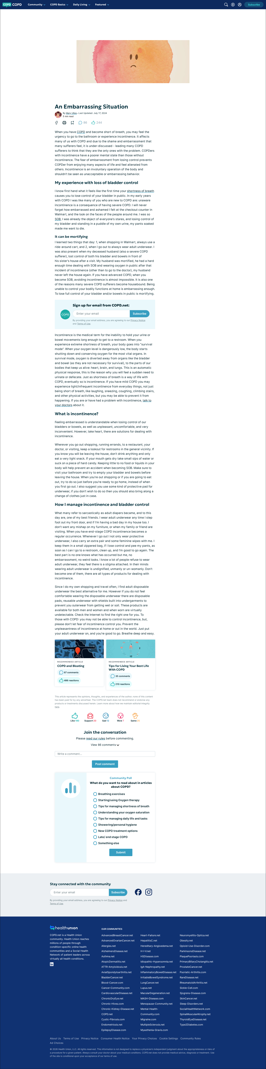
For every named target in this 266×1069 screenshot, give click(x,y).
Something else (108, 843)
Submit (121, 852)
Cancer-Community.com (115, 987)
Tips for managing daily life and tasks (122, 818)
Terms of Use (83, 323)
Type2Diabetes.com (191, 1024)
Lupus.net (146, 987)
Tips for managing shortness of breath (123, 806)
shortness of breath (140, 191)
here (57, 706)
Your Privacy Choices (144, 1038)
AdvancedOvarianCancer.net (118, 940)
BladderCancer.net (112, 977)
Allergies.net (108, 945)
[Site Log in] (239, 4)
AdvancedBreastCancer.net (117, 935)
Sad (104, 717)
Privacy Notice (138, 320)
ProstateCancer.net (191, 966)
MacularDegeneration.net (155, 993)
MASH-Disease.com (152, 998)
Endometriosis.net (111, 1024)
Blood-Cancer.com (112, 982)
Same (134, 717)
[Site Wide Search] (226, 4)
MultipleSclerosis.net (153, 1024)
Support (89, 717)
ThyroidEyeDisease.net (193, 1019)
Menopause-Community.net (157, 1003)
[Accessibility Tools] (233, 4)
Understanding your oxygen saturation (123, 812)
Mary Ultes (71, 113)
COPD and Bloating (70, 666)
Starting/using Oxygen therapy (118, 800)
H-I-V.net (146, 951)
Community (35, 4)
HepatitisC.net (149, 940)
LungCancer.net (150, 982)
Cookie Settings (168, 1038)
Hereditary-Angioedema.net (157, 945)
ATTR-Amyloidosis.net (114, 966)
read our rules (95, 738)
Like (74, 717)
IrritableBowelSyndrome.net (157, 977)
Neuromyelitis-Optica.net (194, 935)
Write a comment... (69, 753)
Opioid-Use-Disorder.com (195, 945)
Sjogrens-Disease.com (193, 993)
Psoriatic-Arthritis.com (193, 972)
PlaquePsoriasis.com (192, 956)
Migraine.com (148, 1019)
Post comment (105, 764)
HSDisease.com (150, 956)
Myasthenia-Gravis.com (154, 1029)
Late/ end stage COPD (113, 837)
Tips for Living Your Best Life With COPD (129, 667)
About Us (55, 1038)
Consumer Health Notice (115, 1038)
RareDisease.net (189, 977)
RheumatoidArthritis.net (193, 982)
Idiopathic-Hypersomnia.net (157, 961)
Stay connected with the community (80, 884)
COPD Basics (57, 4)
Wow (119, 717)
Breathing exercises (111, 794)
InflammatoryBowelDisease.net (158, 972)
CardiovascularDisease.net (116, 993)
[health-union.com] (64, 928)
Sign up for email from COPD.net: (101, 305)
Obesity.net (186, 940)
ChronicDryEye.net (112, 998)
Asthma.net (108, 956)
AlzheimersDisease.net (114, 951)
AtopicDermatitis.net (113, 961)
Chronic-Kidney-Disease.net (117, 1008)
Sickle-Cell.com (189, 987)
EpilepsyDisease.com (113, 1029)
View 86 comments (104, 744)
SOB (58, 219)
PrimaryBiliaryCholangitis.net (196, 961)
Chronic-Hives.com (112, 1003)
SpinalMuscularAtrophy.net (195, 1014)
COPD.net (107, 1014)
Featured (100, 4)
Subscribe (139, 313)
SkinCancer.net (188, 998)
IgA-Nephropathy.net (153, 966)
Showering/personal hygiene (117, 824)
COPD (81, 132)
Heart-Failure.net (150, 935)
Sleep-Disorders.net (191, 1003)
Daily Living (80, 4)
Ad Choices (56, 1042)
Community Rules (190, 1038)
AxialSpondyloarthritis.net (116, 972)
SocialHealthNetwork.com (195, 1008)
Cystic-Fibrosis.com (113, 1019)
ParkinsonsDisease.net (193, 951)
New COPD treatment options (118, 830)
